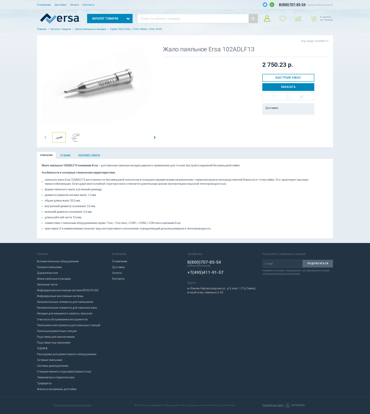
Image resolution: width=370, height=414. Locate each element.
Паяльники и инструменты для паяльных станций (68, 325)
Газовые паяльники (49, 267)
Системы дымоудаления (52, 365)
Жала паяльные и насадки (90, 29)
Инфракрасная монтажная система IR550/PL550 (67, 290)
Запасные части (47, 284)
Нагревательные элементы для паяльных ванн (67, 307)
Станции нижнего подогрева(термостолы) (64, 371)
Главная (41, 29)
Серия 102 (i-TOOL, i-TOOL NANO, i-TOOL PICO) (136, 29)
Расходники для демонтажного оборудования (66, 354)
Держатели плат (47, 272)
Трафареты (44, 383)
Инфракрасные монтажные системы (60, 296)
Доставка (60, 4)
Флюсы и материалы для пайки (57, 389)
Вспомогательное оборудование (58, 261)
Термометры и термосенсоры (56, 377)
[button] (45, 137)
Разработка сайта (273, 405)
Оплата (74, 4)
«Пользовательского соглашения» (281, 273)
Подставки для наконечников (56, 336)
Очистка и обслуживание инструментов (62, 319)
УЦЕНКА (42, 348)
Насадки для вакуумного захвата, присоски (64, 313)
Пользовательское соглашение (72, 405)
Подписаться (317, 263)
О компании (44, 4)
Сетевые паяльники (49, 360)
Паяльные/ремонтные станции (57, 331)
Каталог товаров (60, 29)
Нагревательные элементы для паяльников (65, 301)
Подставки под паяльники (53, 342)
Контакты (88, 4)
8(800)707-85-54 (292, 5)
